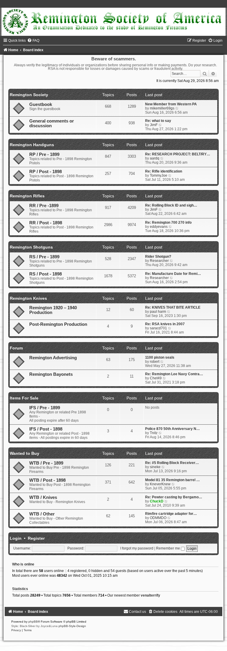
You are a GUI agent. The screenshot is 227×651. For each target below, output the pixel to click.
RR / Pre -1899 (44, 205)
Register (36, 538)
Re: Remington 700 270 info (168, 222)
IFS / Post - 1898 (45, 429)
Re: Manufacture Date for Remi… (173, 274)
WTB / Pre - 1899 (46, 463)
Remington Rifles (27, 196)
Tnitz (154, 433)
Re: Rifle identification (163, 171)
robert (154, 362)
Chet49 (156, 378)
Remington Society (29, 94)
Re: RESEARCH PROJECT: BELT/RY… (177, 154)
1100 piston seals (159, 357)
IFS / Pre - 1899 (44, 407)
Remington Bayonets (51, 374)
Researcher (159, 261)
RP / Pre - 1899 (44, 154)
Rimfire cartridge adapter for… (171, 514)
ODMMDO (158, 518)
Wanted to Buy (24, 453)
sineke (155, 467)
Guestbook (40, 104)
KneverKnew (160, 484)
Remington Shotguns (31, 247)
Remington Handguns (32, 144)
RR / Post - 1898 (45, 222)
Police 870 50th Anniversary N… (172, 429)
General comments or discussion (51, 123)
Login (16, 538)
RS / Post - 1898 (45, 274)
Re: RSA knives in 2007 (165, 324)
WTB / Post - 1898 (47, 480)
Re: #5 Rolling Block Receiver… (172, 463)
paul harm (158, 312)
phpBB (33, 621)
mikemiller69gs (162, 108)
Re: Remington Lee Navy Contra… (174, 374)
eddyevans (159, 227)
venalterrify (150, 595)
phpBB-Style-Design (72, 626)
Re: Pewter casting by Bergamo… (173, 497)
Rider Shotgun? (158, 256)
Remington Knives (28, 298)
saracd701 (158, 328)
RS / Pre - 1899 (44, 256)
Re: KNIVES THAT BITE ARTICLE (172, 307)
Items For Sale (24, 398)
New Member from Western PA (171, 104)
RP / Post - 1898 (45, 171)
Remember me (168, 548)
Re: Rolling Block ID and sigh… (171, 205)
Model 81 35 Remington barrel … (172, 480)
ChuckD (156, 501)
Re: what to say (158, 121)
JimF (154, 125)
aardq (154, 158)
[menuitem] (33, 40)
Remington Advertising (53, 357)
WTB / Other (42, 514)
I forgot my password (136, 548)
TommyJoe (158, 175)
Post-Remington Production (58, 324)
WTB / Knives (43, 497)
